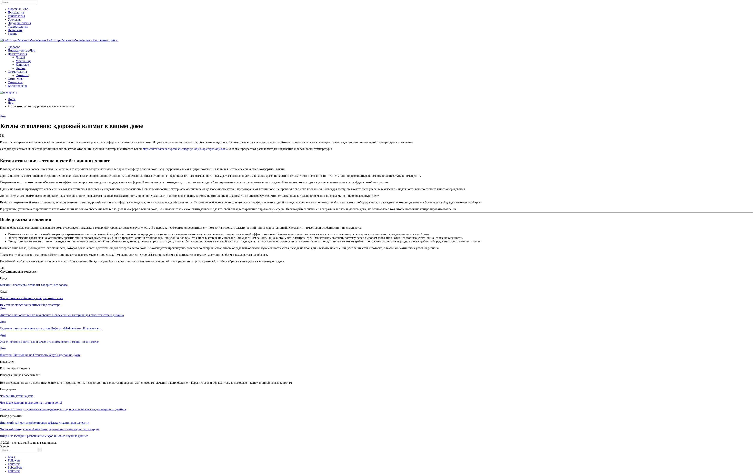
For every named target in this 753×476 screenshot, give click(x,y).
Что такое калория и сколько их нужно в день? (31, 402)
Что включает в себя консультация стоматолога (31, 298)
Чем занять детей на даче (16, 396)
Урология (14, 19)
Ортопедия (15, 78)
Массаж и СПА (18, 9)
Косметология (17, 85)
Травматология (18, 26)
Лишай (20, 57)
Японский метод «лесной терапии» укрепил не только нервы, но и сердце (49, 429)
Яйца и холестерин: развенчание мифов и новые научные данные (44, 436)
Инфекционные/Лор (21, 50)
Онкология (15, 82)
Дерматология (17, 54)
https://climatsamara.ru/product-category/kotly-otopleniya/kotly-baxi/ (185, 149)
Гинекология (16, 16)
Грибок (20, 68)
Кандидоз (22, 64)
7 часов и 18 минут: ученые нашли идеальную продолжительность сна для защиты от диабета (63, 409)
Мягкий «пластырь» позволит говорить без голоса (34, 285)
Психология (16, 12)
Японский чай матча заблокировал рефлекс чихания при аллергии (44, 422)
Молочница (23, 61)
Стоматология (17, 71)
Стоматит (22, 75)
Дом (3, 116)
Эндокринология (19, 23)
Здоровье (14, 47)
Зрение (12, 33)
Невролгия (15, 30)
